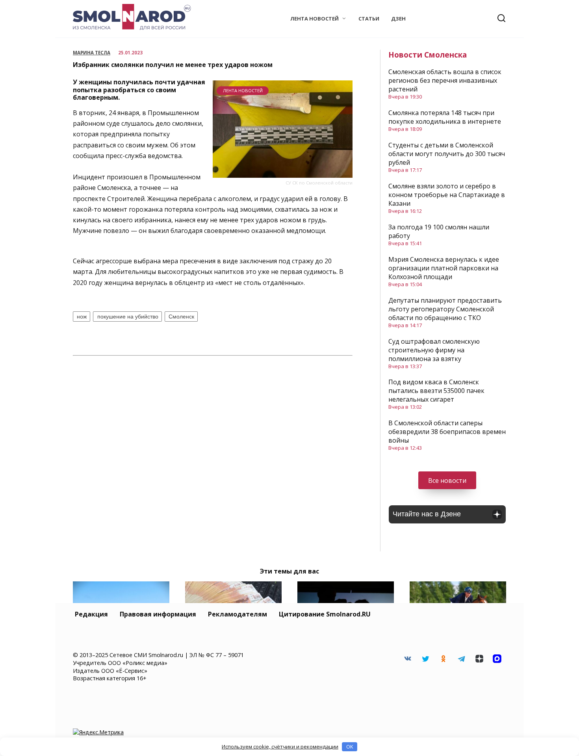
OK (349, 746)
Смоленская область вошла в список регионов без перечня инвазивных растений (444, 80)
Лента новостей (314, 18)
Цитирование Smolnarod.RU (325, 614)
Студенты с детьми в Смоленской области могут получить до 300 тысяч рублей (446, 154)
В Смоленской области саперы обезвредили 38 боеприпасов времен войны (447, 432)
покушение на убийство (127, 316)
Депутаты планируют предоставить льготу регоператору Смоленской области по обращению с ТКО (445, 309)
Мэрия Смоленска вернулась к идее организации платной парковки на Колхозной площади (443, 268)
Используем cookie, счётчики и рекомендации (280, 746)
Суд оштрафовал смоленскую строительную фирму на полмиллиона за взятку (434, 350)
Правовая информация (158, 614)
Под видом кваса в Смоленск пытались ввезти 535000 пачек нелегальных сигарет (436, 391)
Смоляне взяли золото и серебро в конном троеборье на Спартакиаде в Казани (446, 195)
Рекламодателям (237, 614)
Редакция (91, 614)
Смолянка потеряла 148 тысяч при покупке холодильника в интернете (444, 117)
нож (82, 316)
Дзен (398, 18)
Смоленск (181, 316)
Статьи (368, 18)
